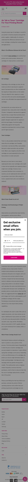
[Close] (25, 220)
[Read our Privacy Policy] (24, 249)
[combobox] (7, 241)
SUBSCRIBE (14, 257)
